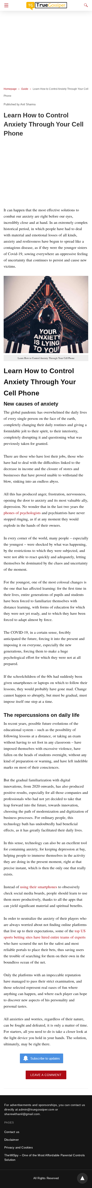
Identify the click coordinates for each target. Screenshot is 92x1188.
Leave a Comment (46, 1075)
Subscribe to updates (45, 1058)
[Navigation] (5, 5)
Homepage (10, 88)
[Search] (85, 5)
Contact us (11, 1132)
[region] (46, 173)
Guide (24, 88)
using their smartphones (38, 886)
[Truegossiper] (46, 4)
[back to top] (82, 1178)
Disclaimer (11, 1139)
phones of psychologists (22, 512)
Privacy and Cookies (18, 1147)
